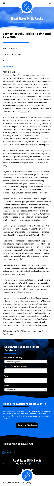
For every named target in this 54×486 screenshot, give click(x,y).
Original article (8, 66)
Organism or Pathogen (14, 357)
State (6, 385)
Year (6, 376)
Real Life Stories (26, 425)
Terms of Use (35, 464)
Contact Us (10, 452)
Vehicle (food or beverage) (15, 366)
